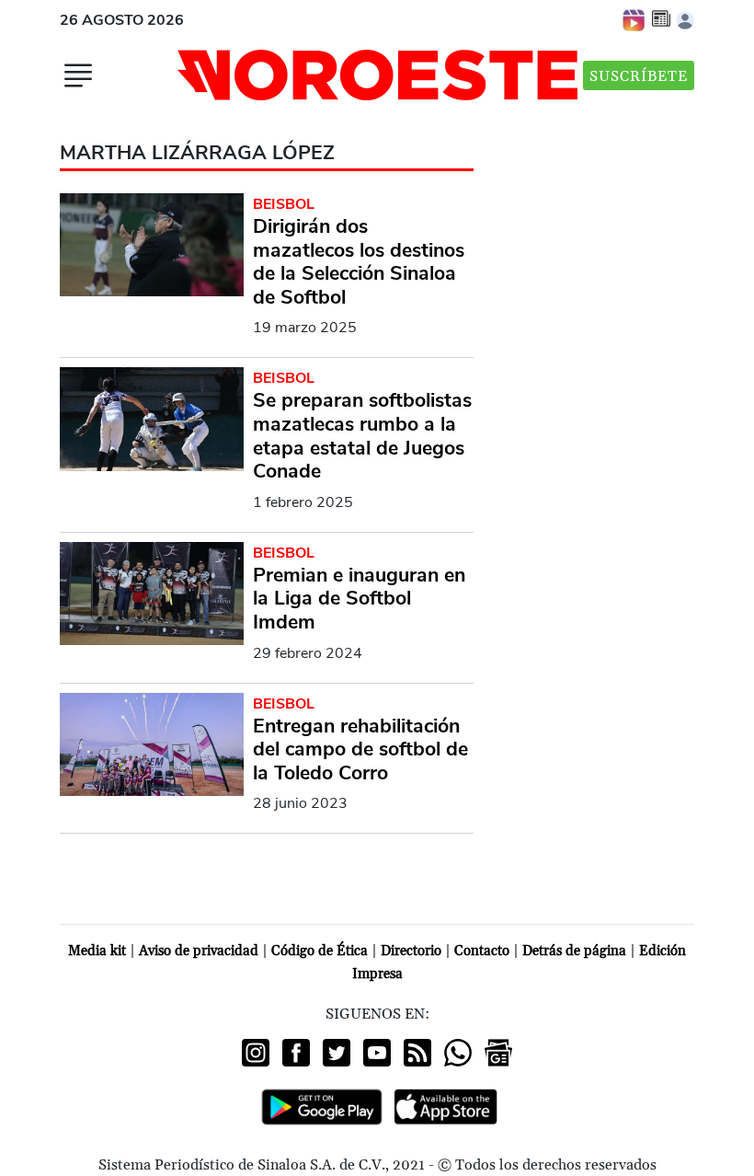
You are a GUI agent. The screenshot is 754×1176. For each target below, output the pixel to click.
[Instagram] (255, 1052)
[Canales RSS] (417, 1052)
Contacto (481, 951)
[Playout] (634, 19)
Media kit (97, 951)
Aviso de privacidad (198, 951)
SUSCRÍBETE (638, 76)
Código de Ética (319, 951)
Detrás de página (574, 951)
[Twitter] (336, 1052)
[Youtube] (377, 1052)
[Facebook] (296, 1052)
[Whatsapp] (458, 1052)
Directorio (411, 951)
